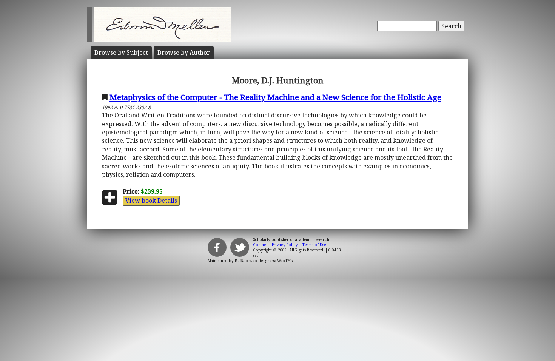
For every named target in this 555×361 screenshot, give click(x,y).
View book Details (151, 200)
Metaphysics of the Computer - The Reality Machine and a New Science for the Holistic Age (275, 97)
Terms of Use (314, 244)
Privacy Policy (285, 244)
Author (183, 52)
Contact (260, 244)
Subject (121, 52)
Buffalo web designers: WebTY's (264, 260)
